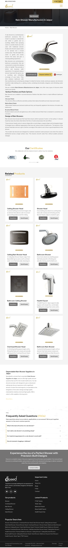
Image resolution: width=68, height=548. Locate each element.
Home (7, 27)
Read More (13, 218)
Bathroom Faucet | (45, 534)
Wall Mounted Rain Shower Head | (38, 529)
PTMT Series (39, 501)
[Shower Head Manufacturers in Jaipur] (49, 192)
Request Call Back (44, 74)
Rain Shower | (25, 529)
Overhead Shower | (34, 525)
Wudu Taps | (17, 536)
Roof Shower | (54, 534)
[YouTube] (15, 491)
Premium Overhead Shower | (13, 529)
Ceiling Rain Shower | (53, 529)
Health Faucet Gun (40, 512)
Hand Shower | (36, 534)
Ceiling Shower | (36, 531)
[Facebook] (6, 491)
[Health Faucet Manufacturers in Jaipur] (49, 284)
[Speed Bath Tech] (9, 6)
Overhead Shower (10, 504)
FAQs (36, 488)
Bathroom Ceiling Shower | (12, 527)
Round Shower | (14, 522)
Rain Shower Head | (39, 522)
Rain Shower (8, 506)
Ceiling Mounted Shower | (48, 531)
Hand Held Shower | (10, 525)
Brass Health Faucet (40, 509)
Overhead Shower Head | (26, 522)
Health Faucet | (9, 536)
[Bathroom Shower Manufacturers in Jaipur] (49, 238)
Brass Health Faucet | (10, 534)
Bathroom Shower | (53, 527)
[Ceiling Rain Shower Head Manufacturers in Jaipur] (19, 238)
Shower (7, 501)
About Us (37, 483)
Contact (37, 491)
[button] (29, 162)
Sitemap (54, 543)
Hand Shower (9, 512)
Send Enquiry (30, 74)
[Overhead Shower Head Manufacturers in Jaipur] (19, 330)
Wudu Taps (38, 504)
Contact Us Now (34, 467)
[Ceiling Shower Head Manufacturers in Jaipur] (19, 192)
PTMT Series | (24, 536)
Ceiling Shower (9, 509)
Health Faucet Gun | (10, 531)
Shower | (7, 522)
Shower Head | (44, 525)
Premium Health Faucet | (41, 527)
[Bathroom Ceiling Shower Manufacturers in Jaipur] (19, 284)
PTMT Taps (57, 1)
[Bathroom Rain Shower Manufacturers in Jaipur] (49, 330)
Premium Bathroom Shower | (24, 531)
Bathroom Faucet (40, 506)
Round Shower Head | (22, 525)
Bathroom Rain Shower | (54, 525)
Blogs (36, 486)
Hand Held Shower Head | (27, 527)
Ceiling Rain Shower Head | (24, 534)
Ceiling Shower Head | (51, 522)
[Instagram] (11, 491)
